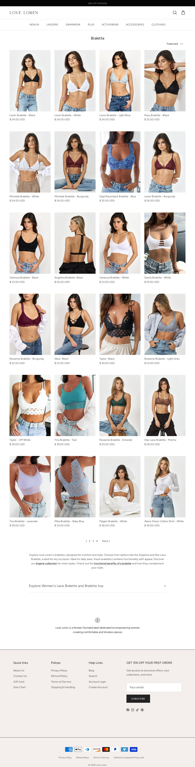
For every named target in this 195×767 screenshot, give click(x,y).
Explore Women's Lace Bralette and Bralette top (66, 586)
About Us (18, 670)
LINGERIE (52, 24)
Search (93, 676)
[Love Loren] (24, 12)
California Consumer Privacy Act (128, 757)
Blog (91, 670)
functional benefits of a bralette (112, 563)
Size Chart (19, 687)
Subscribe (138, 698)
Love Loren (101, 765)
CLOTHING (158, 24)
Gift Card (18, 681)
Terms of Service (61, 681)
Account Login (97, 681)
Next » (106, 541)
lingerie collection (46, 563)
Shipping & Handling (63, 687)
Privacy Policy (59, 670)
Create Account (98, 687)
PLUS (91, 24)
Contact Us (20, 676)
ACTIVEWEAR (110, 24)
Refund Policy (59, 676)
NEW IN (34, 24)
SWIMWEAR (73, 24)
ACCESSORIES (135, 24)
